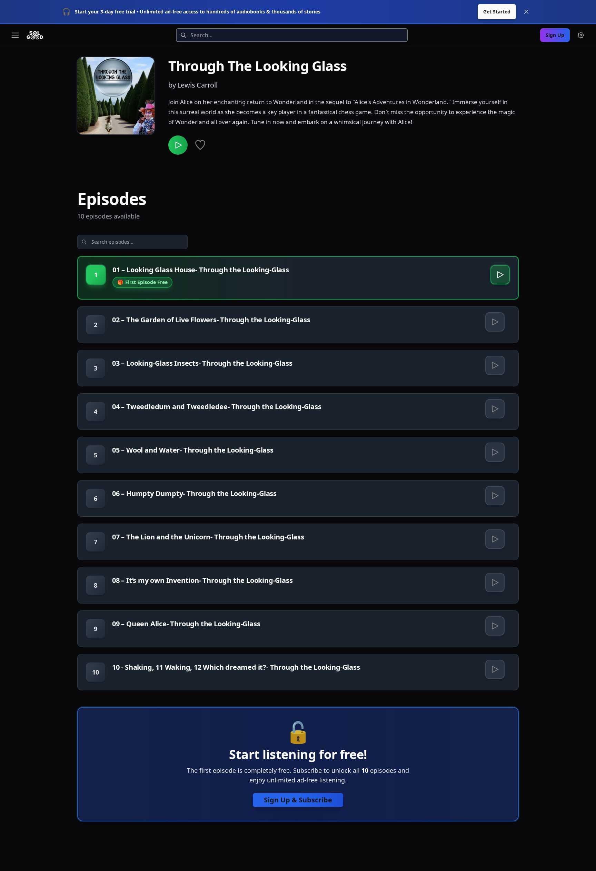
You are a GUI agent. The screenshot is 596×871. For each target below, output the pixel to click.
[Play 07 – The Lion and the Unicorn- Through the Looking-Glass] (495, 539)
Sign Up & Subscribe (298, 799)
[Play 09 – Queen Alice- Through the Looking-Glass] (495, 626)
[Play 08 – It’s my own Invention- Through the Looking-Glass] (495, 582)
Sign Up (555, 35)
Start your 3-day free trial (105, 11)
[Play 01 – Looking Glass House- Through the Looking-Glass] (500, 274)
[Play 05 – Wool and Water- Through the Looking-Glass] (495, 452)
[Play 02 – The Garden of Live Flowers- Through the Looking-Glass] (495, 322)
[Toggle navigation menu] (15, 35)
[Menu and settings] (581, 35)
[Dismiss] (526, 11)
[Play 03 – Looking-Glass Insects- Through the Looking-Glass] (495, 365)
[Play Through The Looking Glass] (178, 145)
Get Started (496, 11)
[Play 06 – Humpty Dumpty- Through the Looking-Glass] (495, 495)
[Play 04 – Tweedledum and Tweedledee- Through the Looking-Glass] (495, 408)
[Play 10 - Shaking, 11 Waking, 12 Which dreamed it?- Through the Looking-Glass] (495, 669)
